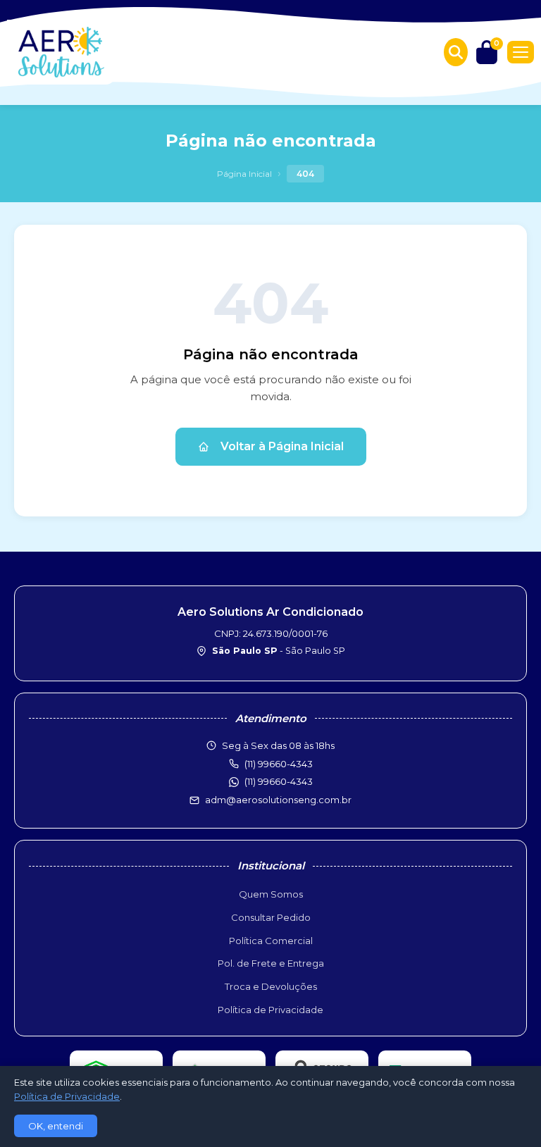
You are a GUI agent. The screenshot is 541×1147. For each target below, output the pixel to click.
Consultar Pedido (271, 917)
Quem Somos (271, 894)
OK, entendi (55, 1126)
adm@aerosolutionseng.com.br (278, 799)
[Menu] (520, 52)
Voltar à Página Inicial (282, 446)
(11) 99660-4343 (278, 781)
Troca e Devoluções (271, 986)
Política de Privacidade (270, 1009)
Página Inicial (244, 173)
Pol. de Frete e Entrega (271, 963)
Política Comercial (271, 940)
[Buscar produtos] (456, 52)
